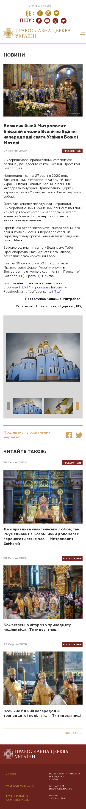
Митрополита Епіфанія (46, 287)
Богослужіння (72, 558)
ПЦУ (23, 287)
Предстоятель (72, 150)
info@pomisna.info (60, 789)
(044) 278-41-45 (56, 786)
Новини (14, 55)
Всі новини (74, 733)
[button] (77, 406)
